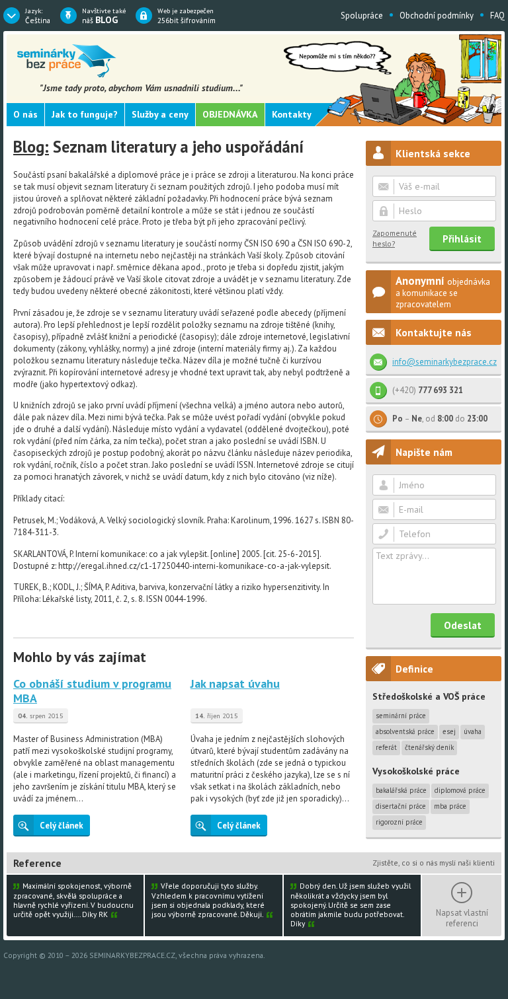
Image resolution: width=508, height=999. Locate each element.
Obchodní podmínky (437, 15)
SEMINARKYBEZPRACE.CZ (132, 955)
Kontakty (292, 114)
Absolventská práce (405, 731)
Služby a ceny (160, 114)
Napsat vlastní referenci (462, 917)
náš (104, 16)
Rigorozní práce (399, 822)
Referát (386, 747)
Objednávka (230, 114)
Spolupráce (362, 15)
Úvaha (473, 731)
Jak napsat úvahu (235, 683)
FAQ (497, 15)
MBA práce (450, 806)
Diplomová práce (460, 790)
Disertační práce (401, 806)
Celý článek (61, 825)
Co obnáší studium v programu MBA (92, 691)
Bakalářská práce (401, 790)
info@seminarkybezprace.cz (444, 361)
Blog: (31, 147)
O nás (25, 114)
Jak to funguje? (85, 114)
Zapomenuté (394, 238)
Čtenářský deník (429, 747)
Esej (449, 731)
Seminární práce (401, 715)
